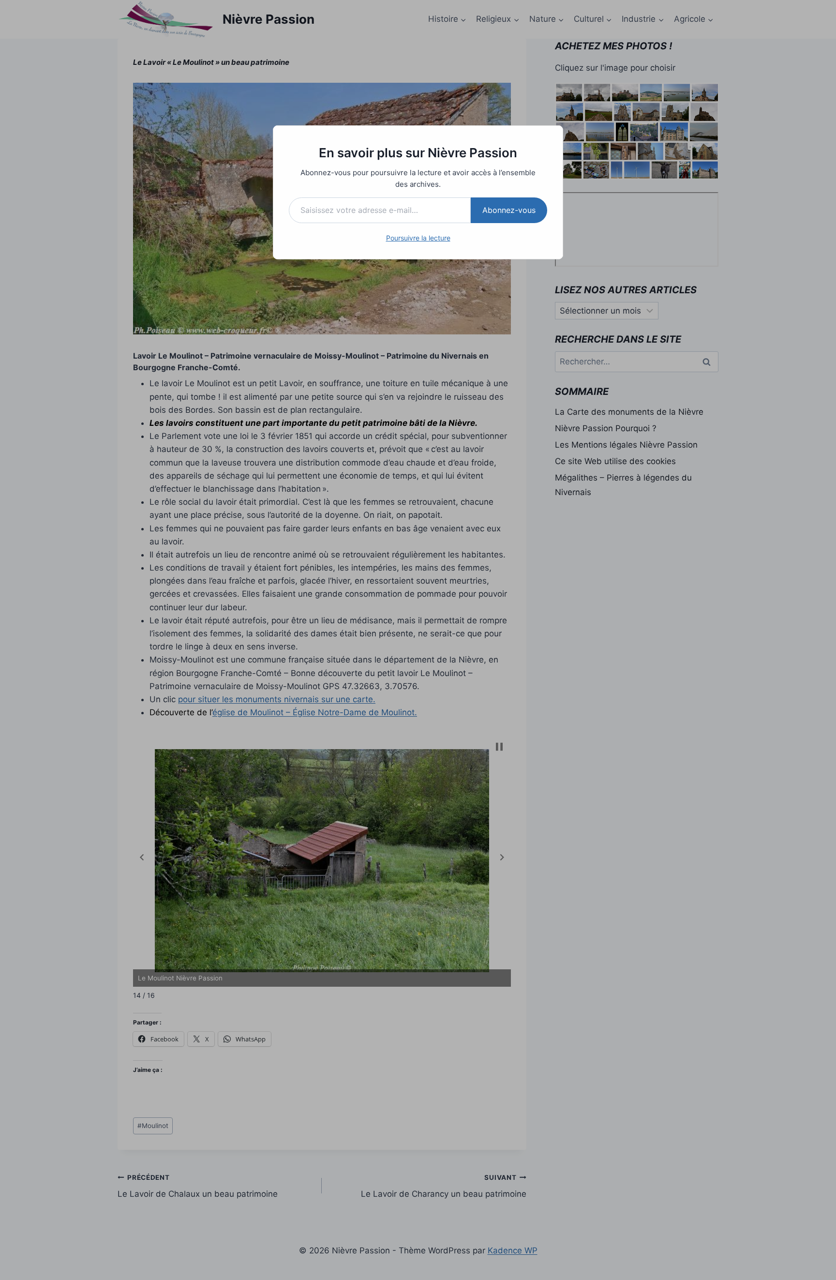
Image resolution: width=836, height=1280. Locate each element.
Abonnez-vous (509, 210)
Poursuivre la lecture (418, 238)
